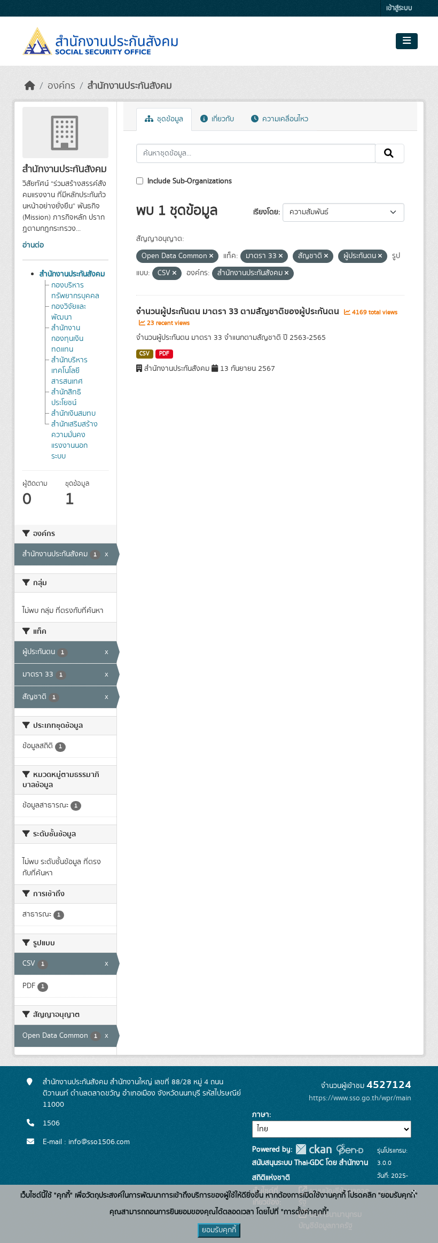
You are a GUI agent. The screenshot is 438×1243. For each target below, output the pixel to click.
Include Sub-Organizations (188, 181)
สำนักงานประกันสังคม (130, 86)
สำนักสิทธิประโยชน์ (66, 397)
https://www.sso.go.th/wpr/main (360, 1098)
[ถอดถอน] (211, 256)
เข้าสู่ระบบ (399, 8)
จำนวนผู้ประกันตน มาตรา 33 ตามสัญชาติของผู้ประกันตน (238, 311)
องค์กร (61, 86)
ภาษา (260, 1114)
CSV (144, 353)
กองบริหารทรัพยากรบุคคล (75, 290)
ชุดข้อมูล (169, 119)
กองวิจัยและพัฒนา (68, 312)
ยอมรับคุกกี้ (219, 1230)
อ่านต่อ (33, 245)
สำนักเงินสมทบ (73, 413)
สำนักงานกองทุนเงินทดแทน (67, 339)
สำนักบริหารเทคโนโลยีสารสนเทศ (69, 371)
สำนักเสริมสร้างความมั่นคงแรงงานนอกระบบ (74, 440)
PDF (164, 353)
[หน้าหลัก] (30, 86)
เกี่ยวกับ (221, 119)
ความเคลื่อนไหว (284, 119)
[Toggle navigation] (407, 41)
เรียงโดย (265, 212)
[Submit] (389, 153)
